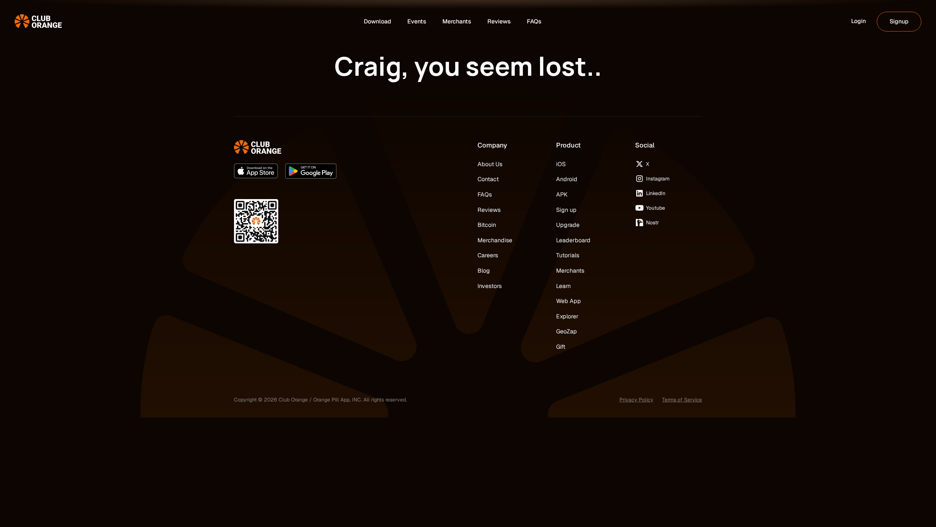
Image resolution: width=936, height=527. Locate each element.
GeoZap (566, 331)
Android (566, 179)
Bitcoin (487, 225)
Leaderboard (573, 240)
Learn (563, 286)
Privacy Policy (636, 399)
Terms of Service (682, 399)
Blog (484, 270)
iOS (561, 164)
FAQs (485, 194)
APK (561, 194)
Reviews (489, 210)
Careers (488, 255)
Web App (568, 301)
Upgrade (568, 225)
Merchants (570, 270)
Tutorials (567, 255)
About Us (490, 164)
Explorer (567, 316)
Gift (560, 347)
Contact (488, 179)
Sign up (566, 210)
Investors (490, 286)
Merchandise (495, 240)
